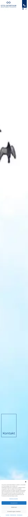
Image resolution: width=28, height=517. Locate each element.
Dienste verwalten (13, 498)
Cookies (7, 514)
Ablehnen (14, 507)
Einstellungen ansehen (14, 511)
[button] (25, 482)
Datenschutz (13, 514)
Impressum (19, 514)
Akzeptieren (14, 503)
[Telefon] (24, 6)
